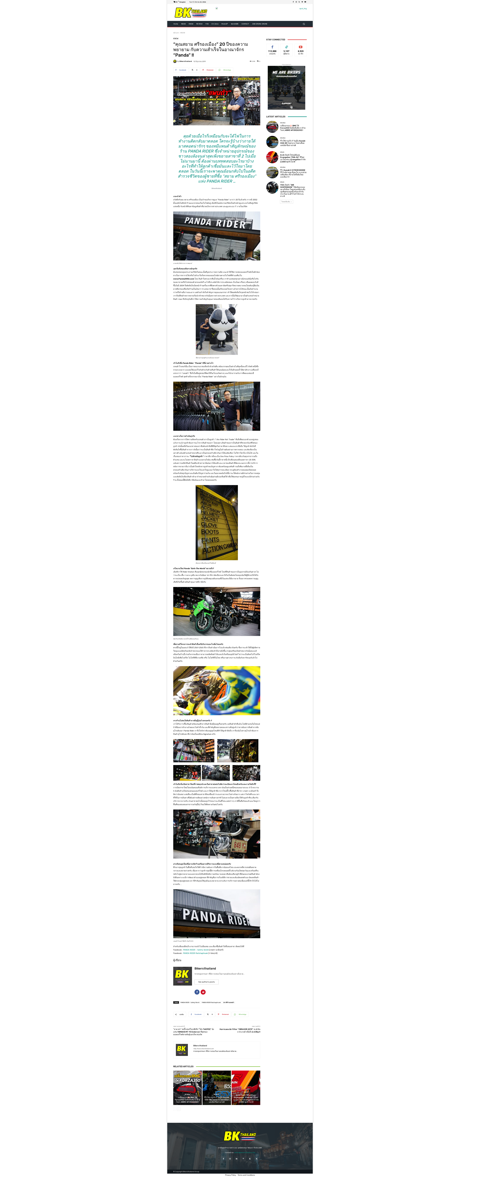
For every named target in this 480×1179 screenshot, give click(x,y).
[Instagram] (296, 2)
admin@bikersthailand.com (244, 1152)
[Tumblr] (250, 1158)
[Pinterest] (243, 1158)
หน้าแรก (176, 33)
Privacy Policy (230, 1175)
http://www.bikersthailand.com (203, 1048)
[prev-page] (174, 1109)
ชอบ (272, 46)
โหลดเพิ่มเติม (285, 202)
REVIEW (187, 1094)
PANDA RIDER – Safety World (195, 950)
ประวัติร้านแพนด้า (228, 1002)
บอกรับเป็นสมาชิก (300, 46)
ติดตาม (286, 46)
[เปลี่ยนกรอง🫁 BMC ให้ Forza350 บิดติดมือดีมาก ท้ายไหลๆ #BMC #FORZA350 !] (187, 1088)
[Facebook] (293, 2)
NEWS (246, 1092)
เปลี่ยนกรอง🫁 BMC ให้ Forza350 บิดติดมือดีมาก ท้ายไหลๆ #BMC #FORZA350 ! (187, 1099)
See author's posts (206, 982)
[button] (304, 24)
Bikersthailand (186, 61)
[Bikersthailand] (175, 61)
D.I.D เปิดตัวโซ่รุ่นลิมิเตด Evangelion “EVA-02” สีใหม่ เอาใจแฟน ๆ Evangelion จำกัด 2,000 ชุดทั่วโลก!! (246, 1098)
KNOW (182, 33)
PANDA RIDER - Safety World (189, 1002)
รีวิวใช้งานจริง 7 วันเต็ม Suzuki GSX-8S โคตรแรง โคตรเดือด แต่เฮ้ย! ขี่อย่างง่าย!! (216, 1099)
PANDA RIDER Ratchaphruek (195, 953)
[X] (299, 2)
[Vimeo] (302, 2)
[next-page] (178, 1109)
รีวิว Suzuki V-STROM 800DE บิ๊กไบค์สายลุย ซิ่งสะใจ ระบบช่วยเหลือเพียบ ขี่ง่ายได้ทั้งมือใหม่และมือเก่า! (293, 173)
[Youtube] (305, 2)
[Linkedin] (236, 1158)
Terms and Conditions (246, 1175)
